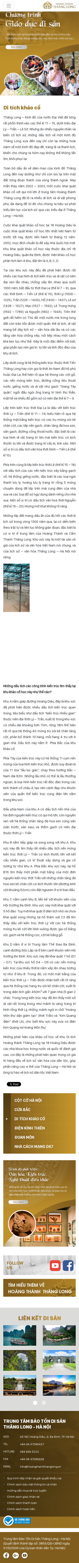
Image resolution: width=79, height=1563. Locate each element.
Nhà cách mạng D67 (33, 1146)
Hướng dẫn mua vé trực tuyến (27, 1490)
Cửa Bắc (22, 1109)
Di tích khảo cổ (29, 1118)
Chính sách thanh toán (22, 1503)
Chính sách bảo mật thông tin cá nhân (32, 1484)
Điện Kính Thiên (29, 1128)
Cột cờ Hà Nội (28, 1100)
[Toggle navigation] (8, 5)
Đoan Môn (24, 1137)
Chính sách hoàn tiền (21, 1509)
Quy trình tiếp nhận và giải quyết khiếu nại (34, 1478)
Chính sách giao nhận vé (23, 1496)
